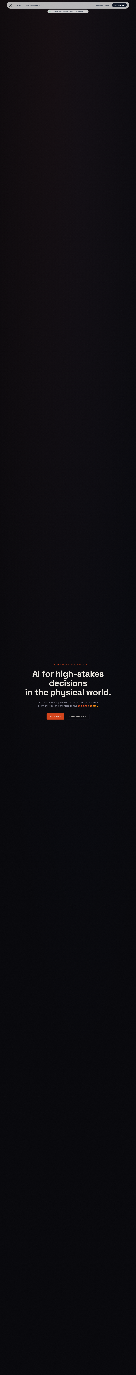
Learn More (55, 716)
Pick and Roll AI (102, 5)
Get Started (119, 5)
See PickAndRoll (76, 716)
